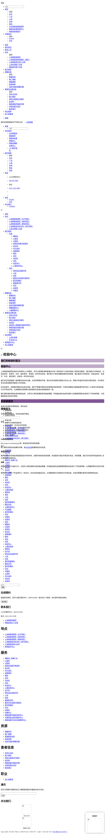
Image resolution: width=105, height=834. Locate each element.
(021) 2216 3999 (14, 188)
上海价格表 (13, 337)
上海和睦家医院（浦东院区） (19, 221)
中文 (10, 41)
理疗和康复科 (10, 502)
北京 (10, 14)
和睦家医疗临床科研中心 (14, 715)
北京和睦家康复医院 (16, 26)
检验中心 (16, 263)
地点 (6, 52)
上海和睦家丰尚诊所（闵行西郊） (21, 226)
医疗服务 (8, 69)
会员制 (11, 102)
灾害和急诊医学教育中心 (14, 717)
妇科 (10, 268)
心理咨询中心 (18, 266)
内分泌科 (16, 248)
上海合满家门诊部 (15, 64)
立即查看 (29, 122)
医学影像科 (17, 281)
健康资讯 (12, 77)
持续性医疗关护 (15, 106)
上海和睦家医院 (15, 57)
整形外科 (8, 504)
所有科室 (8, 450)
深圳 (10, 170)
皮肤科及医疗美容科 (20, 244)
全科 (14, 256)
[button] (54, 126)
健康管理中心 (14, 308)
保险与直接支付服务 (16, 99)
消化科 (15, 258)
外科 (14, 285)
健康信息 (8, 72)
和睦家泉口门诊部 (11, 623)
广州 (10, 17)
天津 (10, 22)
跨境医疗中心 (10, 342)
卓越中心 (8, 712)
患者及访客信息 (10, 89)
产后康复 (8, 509)
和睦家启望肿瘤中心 (16, 29)
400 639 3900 (13, 180)
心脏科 (15, 239)
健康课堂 (12, 82)
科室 (10, 234)
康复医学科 (17, 283)
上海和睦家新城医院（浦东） (19, 60)
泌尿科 (15, 288)
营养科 (7, 492)
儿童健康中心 (14, 310)
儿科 (14, 273)
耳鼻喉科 (16, 251)
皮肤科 (7, 467)
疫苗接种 (12, 84)
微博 (6, 118)
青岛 (10, 24)
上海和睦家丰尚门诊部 (17, 62)
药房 (14, 276)
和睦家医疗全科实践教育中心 (15, 720)
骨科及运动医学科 (19, 271)
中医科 (15, 290)
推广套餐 (12, 79)
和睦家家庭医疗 (15, 31)
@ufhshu (12, 206)
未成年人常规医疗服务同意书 (19, 325)
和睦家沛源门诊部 (15, 67)
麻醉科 (15, 236)
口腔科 (15, 241)
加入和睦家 (9, 114)
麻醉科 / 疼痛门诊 (11, 460)
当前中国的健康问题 (16, 87)
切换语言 (8, 34)
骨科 (6, 495)
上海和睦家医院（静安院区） (19, 224)
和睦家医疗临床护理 (16, 104)
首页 (6, 45)
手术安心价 (13, 340)
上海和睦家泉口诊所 (12, 644)
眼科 (14, 253)
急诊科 (15, 246)
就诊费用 (8, 111)
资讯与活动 (13, 94)
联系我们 (12, 109)
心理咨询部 (9, 490)
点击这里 (28, 447)
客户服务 (12, 97)
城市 (6, 9)
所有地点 (8, 426)
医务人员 (8, 50)
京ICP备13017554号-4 (59, 832)
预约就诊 (8, 47)
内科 (14, 261)
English (11, 38)
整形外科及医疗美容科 (21, 278)
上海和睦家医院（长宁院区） (19, 219)
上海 (10, 19)
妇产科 (7, 453)
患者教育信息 (10, 736)
